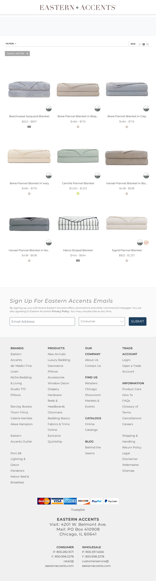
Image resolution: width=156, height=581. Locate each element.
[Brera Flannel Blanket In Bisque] (78, 111)
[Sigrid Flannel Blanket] (126, 245)
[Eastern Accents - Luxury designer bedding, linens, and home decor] (78, 7)
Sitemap (128, 470)
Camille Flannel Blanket (78, 183)
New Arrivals (57, 354)
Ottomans (55, 412)
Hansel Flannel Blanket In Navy (30, 250)
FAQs (126, 400)
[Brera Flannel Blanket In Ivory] (29, 178)
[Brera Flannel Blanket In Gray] (126, 111)
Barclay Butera (21, 406)
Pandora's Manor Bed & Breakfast (20, 476)
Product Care (131, 389)
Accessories (56, 377)
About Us (91, 360)
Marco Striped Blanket (78, 250)
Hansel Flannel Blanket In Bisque (128, 183)
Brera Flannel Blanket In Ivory (29, 183)
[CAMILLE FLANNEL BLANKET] (78, 178)
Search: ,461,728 (15, 53)
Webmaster (130, 465)
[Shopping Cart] (150, 7)
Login (126, 360)
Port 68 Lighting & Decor (18, 459)
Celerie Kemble (21, 418)
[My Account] (147, 7)
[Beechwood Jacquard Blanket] (29, 111)
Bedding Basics (59, 418)
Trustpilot (78, 510)
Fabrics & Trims (59, 424)
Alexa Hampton (21, 424)
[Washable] (49, 110)
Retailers (91, 383)
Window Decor (58, 383)
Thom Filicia (19, 412)
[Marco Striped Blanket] (78, 245)
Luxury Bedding (59, 360)
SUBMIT (137, 321)
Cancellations (131, 418)
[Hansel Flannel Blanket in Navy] (29, 245)
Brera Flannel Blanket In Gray (126, 116)
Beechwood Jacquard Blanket (29, 116)
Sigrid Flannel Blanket (127, 250)
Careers (127, 424)
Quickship (55, 441)
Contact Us (93, 366)
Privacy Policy (60, 311)
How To (127, 395)
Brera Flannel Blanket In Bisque (78, 116)
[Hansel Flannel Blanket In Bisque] (126, 178)
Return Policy (132, 447)
